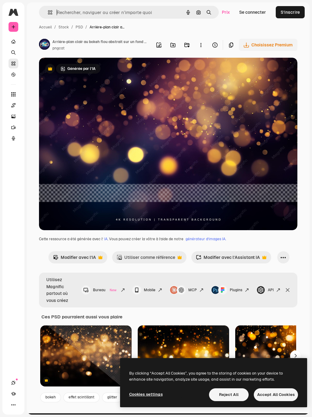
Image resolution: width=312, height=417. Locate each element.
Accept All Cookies (276, 394)
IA (106, 239)
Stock (63, 27)
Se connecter (252, 12)
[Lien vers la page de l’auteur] (44, 45)
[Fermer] (287, 290)
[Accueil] (13, 41)
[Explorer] (13, 74)
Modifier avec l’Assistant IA (228, 259)
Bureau (104, 290)
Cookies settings (146, 394)
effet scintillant (81, 397)
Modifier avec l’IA (74, 259)
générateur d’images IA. (206, 239)
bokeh (50, 397)
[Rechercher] (13, 52)
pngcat (58, 48)
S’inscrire (290, 12)
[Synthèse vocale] (13, 138)
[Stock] (13, 63)
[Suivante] (295, 355)
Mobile (149, 290)
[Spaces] (13, 105)
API (271, 290)
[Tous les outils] (13, 94)
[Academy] (13, 394)
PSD (79, 27)
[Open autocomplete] (47, 12)
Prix (226, 12)
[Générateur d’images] (13, 116)
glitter (112, 397)
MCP (192, 290)
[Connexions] (13, 383)
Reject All (229, 394)
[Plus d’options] (201, 45)
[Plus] (13, 405)
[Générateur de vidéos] (13, 127)
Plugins (236, 290)
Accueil (45, 27)
